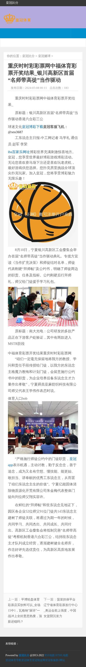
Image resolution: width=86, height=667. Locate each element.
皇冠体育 (26, 660)
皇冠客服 (50, 660)
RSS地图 (50, 655)
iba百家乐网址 (19, 152)
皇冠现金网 (38, 660)
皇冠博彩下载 (32, 127)
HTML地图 (61, 655)
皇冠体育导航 (13, 660)
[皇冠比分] (17, 22)
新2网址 (60, 660)
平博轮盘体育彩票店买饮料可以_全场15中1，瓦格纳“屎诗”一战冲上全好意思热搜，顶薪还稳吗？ (25, 610)
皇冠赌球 (44, 56)
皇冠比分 (28, 56)
